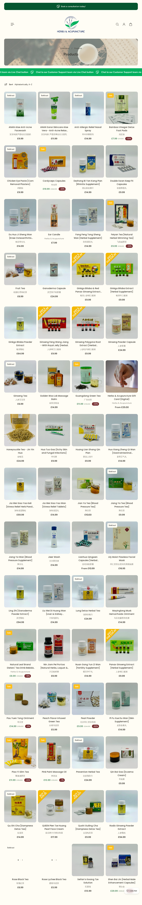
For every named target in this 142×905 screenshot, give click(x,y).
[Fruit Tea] (20, 269)
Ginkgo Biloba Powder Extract (20, 344)
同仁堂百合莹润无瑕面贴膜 (121, 564)
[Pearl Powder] (88, 699)
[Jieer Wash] (54, 537)
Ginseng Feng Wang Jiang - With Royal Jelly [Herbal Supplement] (54, 344)
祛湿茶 (20, 833)
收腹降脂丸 (122, 188)
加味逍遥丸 (54, 510)
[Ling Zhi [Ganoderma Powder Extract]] (20, 591)
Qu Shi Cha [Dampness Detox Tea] (20, 827)
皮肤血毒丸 (122, 725)
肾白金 (122, 886)
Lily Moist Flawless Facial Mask (121, 559)
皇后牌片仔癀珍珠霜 (54, 833)
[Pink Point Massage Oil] (54, 752)
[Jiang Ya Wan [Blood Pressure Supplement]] (20, 537)
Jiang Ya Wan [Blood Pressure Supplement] (20, 559)
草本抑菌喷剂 (88, 134)
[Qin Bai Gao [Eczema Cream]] (122, 752)
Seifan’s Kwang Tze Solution (87, 881)
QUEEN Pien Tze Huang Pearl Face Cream (54, 827)
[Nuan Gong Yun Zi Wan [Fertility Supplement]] (88, 645)
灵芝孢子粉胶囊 (54, 292)
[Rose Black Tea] (20, 860)
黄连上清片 (88, 456)
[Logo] (71, 24)
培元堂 (20, 722)
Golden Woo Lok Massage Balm (54, 397)
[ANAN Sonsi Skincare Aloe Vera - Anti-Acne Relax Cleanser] (54, 108)
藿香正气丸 (122, 456)
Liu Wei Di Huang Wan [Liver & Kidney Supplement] (54, 612)
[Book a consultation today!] (71, 6)
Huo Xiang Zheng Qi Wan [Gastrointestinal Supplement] (121, 451)
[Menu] (12, 24)
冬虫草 (54, 184)
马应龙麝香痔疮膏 (122, 618)
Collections (65, 48)
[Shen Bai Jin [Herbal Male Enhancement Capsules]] (122, 860)
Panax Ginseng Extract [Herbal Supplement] (121, 666)
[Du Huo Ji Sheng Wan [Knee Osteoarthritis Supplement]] (20, 215)
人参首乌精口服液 (88, 349)
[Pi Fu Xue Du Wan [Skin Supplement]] (122, 699)
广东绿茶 (88, 399)
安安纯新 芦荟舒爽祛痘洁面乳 (54, 134)
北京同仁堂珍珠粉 (88, 722)
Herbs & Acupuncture (54, 238)
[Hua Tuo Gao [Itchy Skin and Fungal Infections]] (54, 430)
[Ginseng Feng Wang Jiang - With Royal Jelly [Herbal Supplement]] (54, 322)
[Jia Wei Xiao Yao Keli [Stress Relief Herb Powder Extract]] (20, 484)
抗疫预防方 (88, 776)
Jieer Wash (54, 557)
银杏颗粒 (20, 349)
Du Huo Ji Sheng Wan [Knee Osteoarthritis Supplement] (20, 236)
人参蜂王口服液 (54, 349)
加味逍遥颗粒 (20, 510)
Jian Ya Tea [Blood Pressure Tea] (88, 505)
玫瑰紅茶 (20, 883)
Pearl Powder (88, 718)
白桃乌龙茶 (54, 725)
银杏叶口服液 (122, 295)
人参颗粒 (122, 833)
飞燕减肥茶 (122, 242)
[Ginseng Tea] (20, 376)
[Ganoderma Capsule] (54, 269)
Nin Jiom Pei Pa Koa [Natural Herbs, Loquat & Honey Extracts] (54, 666)
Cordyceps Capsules (54, 180)
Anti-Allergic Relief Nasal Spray (88, 129)
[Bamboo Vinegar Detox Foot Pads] (122, 108)
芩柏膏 (122, 779)
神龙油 (54, 776)
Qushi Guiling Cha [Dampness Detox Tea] (88, 827)
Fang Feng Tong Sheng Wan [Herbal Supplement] (88, 236)
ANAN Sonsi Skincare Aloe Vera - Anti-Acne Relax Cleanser (54, 129)
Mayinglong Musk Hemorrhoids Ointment (121, 612)
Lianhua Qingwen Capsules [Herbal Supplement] (87, 559)
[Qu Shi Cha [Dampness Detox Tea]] (20, 806)
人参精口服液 (122, 671)
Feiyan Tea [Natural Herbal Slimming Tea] (122, 236)
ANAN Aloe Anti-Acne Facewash (20, 129)
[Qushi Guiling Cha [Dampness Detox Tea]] (88, 806)
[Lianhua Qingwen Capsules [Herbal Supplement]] (88, 537)
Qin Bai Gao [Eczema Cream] (121, 773)
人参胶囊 (122, 346)
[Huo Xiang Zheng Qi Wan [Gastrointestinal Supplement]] (122, 430)
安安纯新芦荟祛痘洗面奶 (20, 134)
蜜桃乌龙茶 (54, 883)
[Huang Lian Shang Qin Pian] (88, 430)
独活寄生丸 (20, 242)
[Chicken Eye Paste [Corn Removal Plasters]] (20, 161)
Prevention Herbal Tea (88, 771)
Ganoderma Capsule (54, 288)
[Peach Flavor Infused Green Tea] (54, 699)
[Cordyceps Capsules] (54, 161)
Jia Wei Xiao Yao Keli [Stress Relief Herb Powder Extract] (20, 505)
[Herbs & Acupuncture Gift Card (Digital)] (122, 376)
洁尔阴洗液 (54, 561)
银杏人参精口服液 (88, 295)
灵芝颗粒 (20, 618)
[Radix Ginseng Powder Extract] (122, 806)
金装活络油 (54, 403)
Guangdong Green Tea (88, 395)
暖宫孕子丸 (88, 671)
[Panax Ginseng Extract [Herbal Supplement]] (122, 645)
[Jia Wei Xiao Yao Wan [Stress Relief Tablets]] (54, 484)
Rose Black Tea (20, 879)
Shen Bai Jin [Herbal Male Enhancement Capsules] (121, 881)
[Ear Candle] (54, 215)
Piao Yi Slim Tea (20, 771)
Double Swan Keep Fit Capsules (121, 182)
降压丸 (20, 564)
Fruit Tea (20, 288)
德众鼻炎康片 (88, 188)
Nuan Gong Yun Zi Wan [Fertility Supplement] (88, 666)
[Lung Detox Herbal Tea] (88, 591)
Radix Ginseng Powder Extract (122, 827)
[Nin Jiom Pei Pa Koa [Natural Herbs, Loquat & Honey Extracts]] (54, 645)
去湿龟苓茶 (88, 833)
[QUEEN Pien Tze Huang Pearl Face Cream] (54, 806)
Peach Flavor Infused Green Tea (54, 720)
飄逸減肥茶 (20, 776)
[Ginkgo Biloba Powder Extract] (20, 322)
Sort (20, 84)
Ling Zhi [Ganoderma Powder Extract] (20, 612)
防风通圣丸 (88, 242)
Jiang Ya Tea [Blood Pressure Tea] (122, 505)
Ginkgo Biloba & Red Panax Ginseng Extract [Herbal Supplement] (87, 290)
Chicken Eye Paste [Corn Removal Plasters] (20, 182)
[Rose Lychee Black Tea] (54, 860)
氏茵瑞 (88, 886)
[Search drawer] (117, 24)
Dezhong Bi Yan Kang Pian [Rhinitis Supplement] (88, 182)
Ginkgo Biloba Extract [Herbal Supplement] (122, 290)
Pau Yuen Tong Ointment (20, 718)
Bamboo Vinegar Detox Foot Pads (121, 129)
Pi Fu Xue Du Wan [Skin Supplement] (122, 720)
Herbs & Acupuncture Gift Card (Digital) (122, 397)
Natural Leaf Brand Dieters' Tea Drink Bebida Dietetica (20, 666)
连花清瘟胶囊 (88, 564)
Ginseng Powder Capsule (121, 342)
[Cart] (130, 24)
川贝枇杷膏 (54, 671)
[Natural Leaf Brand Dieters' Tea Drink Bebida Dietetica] (20, 645)
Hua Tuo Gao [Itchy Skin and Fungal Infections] (54, 451)
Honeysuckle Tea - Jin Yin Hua (20, 451)
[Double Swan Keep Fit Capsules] (122, 161)
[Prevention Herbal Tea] (88, 752)
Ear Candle (54, 234)
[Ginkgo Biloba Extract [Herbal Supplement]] (122, 269)
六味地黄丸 (54, 618)
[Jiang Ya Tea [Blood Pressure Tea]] (122, 484)
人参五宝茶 (20, 399)
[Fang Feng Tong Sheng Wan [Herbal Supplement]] (88, 215)
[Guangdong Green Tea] (88, 376)
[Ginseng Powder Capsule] (122, 322)
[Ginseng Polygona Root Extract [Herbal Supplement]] (88, 322)
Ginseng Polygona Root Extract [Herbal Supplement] (88, 344)
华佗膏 (54, 456)
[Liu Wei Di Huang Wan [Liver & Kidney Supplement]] (54, 591)
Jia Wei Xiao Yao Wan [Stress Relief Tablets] (54, 505)
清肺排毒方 (88, 614)
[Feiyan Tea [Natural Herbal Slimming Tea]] (122, 215)
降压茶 (88, 510)
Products (78, 48)
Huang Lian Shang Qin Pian (88, 451)
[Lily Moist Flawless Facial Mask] (122, 537)
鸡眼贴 (20, 188)
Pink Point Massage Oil (54, 771)
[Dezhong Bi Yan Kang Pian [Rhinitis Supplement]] (88, 161)
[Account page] (124, 24)
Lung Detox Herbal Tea (88, 610)
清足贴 (122, 134)
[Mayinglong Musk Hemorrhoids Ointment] (122, 591)
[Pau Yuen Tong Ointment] (20, 699)
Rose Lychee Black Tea (54, 879)
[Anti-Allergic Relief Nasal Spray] (88, 108)
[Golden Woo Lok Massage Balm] (54, 376)
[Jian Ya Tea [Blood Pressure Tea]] (88, 484)
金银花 (20, 456)
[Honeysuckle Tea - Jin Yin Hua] (20, 430)
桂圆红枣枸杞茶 (20, 292)
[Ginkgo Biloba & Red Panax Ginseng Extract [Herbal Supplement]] (88, 269)
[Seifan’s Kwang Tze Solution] (88, 860)
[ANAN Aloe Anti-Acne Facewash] (20, 108)
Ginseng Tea (20, 395)
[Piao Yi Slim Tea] (20, 752)
